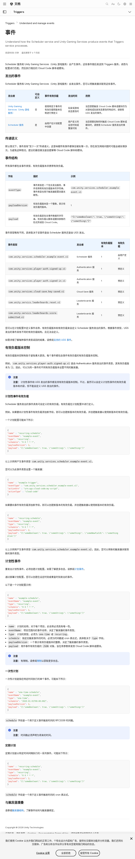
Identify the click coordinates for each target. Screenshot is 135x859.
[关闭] (131, 838)
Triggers (9, 23)
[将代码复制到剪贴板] (120, 430)
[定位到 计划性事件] (2, 561)
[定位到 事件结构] (2, 157)
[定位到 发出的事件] (2, 75)
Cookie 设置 (43, 853)
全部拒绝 (66, 853)
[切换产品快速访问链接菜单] (129, 11)
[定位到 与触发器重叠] (2, 802)
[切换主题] (119, 4)
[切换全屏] (126, 430)
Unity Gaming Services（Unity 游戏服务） (18, 109)
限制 (39, 660)
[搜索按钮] (107, 4)
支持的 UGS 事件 (62, 339)
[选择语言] (124, 4)
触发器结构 (18, 810)
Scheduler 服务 (16, 125)
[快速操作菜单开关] (130, 4)
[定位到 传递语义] (2, 138)
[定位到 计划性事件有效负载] (2, 396)
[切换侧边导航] (4, 11)
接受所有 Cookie (89, 853)
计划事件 (79, 569)
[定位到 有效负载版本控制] (2, 347)
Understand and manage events (36, 23)
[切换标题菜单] (4, 4)
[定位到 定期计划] (2, 745)
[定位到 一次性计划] (2, 670)
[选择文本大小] (113, 4)
